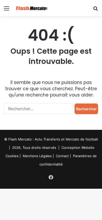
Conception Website (77, 147)
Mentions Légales (37, 156)
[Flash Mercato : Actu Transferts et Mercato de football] (34, 8)
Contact (62, 156)
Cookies (12, 156)
